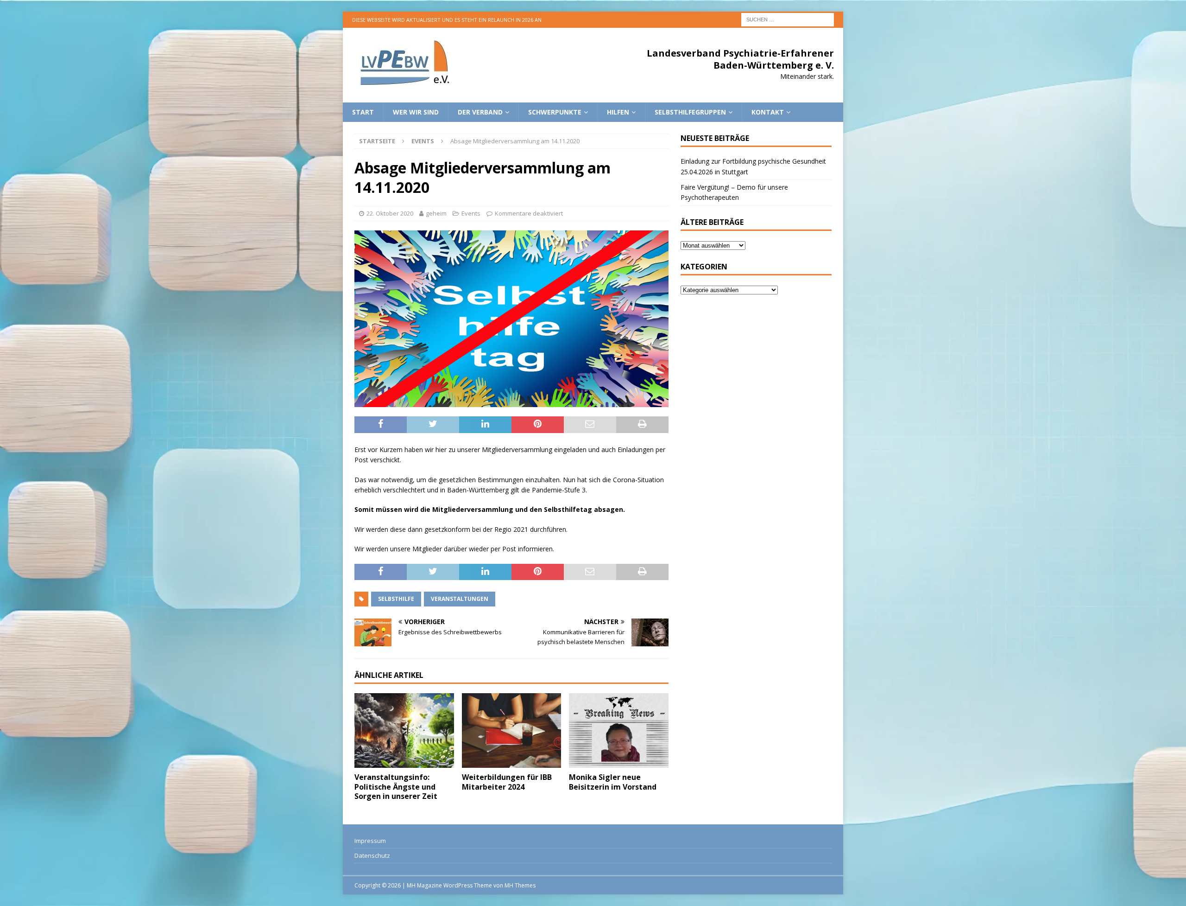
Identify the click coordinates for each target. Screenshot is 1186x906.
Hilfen (618, 112)
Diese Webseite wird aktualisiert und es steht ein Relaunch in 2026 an (447, 19)
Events (470, 213)
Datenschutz (372, 855)
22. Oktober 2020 (389, 213)
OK (1156, 894)
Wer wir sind (416, 112)
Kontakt (767, 112)
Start (363, 112)
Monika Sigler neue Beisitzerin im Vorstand (612, 782)
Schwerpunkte (554, 112)
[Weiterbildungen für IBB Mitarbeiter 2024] (511, 730)
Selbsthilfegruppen (690, 112)
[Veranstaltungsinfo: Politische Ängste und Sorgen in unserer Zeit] (404, 730)
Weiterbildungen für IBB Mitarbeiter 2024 (507, 782)
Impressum (370, 840)
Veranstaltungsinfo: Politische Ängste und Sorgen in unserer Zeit (395, 787)
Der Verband (480, 112)
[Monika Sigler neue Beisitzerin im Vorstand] (619, 730)
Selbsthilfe (396, 599)
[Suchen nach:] (787, 18)
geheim (436, 213)
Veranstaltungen (459, 599)
